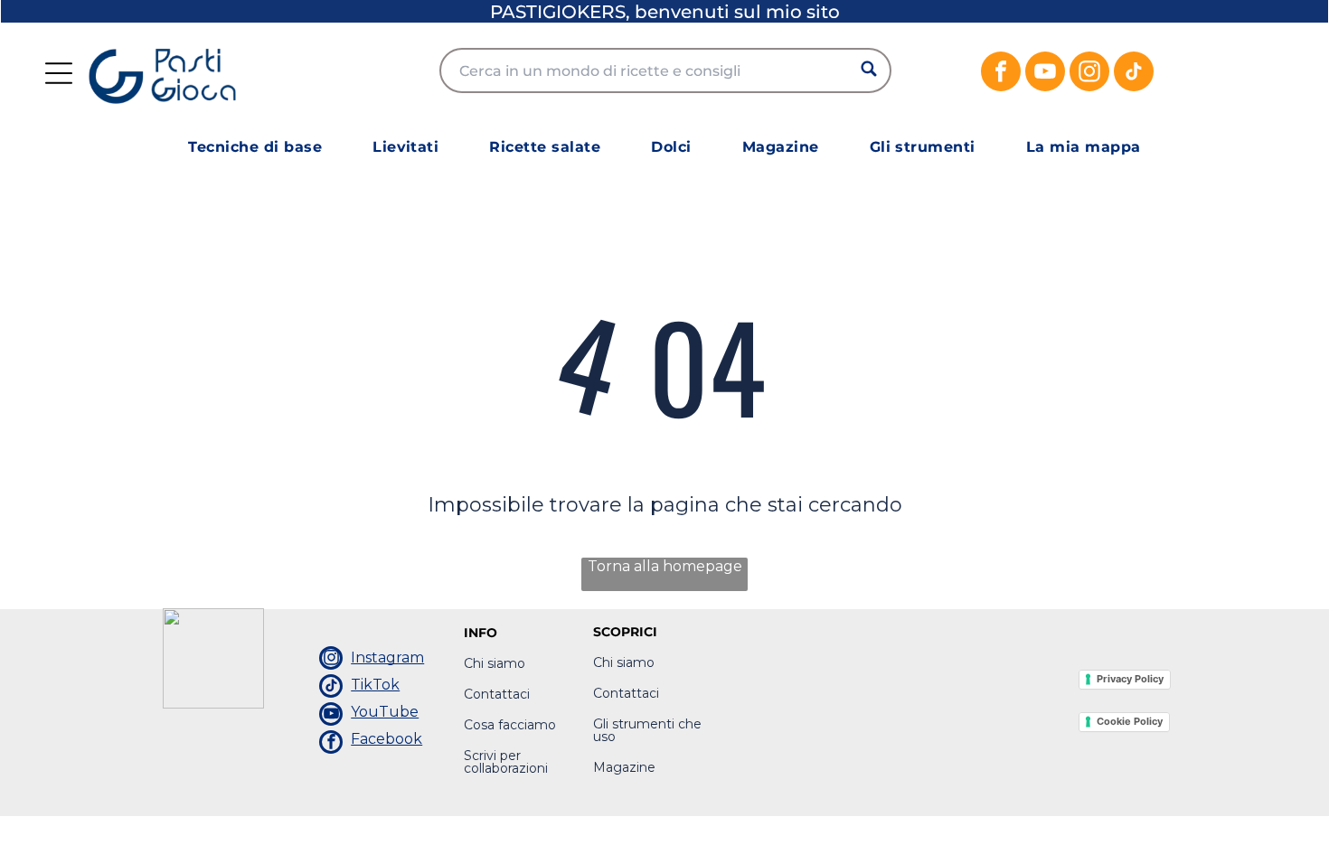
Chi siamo (494, 663)
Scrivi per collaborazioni (506, 761)
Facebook (386, 738)
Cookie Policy (1130, 721)
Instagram (387, 657)
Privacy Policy (1130, 678)
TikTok (375, 684)
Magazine (624, 767)
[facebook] (1001, 74)
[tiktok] (1134, 74)
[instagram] (1089, 74)
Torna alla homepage (665, 566)
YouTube (385, 711)
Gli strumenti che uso (647, 730)
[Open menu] (58, 73)
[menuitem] (254, 146)
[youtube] (1045, 74)
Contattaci (497, 694)
